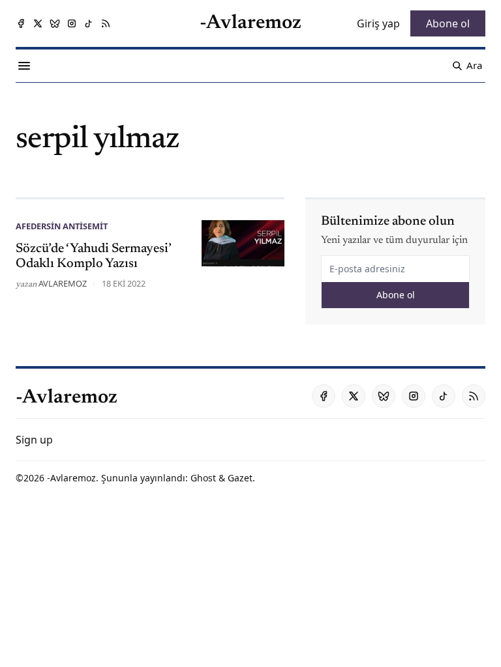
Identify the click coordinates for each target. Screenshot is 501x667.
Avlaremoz (62, 283)
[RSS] (105, 23)
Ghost (203, 478)
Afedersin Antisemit (62, 226)
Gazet (240, 478)
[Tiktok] (89, 23)
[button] (34, 439)
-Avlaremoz (71, 478)
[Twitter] (38, 23)
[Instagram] (72, 23)
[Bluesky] (55, 23)
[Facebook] (21, 23)
